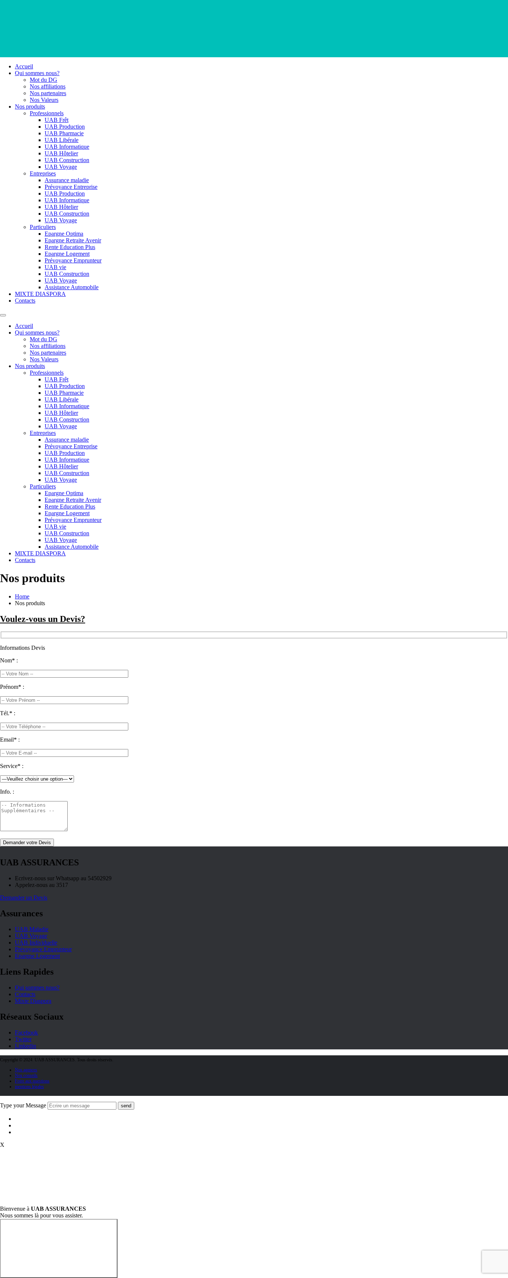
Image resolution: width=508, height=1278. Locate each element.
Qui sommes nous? (37, 73)
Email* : (10, 739)
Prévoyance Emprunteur (73, 260)
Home (22, 596)
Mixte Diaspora (33, 1001)
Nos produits (30, 106)
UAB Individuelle (36, 942)
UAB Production (65, 126)
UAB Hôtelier (61, 153)
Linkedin (25, 1046)
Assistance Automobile (72, 287)
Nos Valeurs (44, 100)
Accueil (24, 66)
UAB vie (55, 267)
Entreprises (43, 173)
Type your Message (23, 1105)
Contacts (25, 300)
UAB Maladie (31, 929)
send (126, 1105)
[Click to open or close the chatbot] (59, 1248)
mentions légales (29, 1086)
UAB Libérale (61, 140)
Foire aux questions (32, 1081)
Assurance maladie (67, 180)
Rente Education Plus (70, 247)
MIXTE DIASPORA (40, 294)
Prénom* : (12, 687)
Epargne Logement (67, 254)
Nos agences (26, 1069)
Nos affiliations (47, 86)
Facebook (26, 1032)
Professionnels (47, 113)
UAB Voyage (61, 167)
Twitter (23, 1039)
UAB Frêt (56, 120)
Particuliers (43, 227)
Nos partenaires (48, 93)
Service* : (11, 766)
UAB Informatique (67, 146)
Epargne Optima (64, 233)
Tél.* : (7, 713)
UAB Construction (67, 160)
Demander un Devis (23, 897)
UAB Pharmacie (64, 133)
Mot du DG (43, 80)
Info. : (7, 791)
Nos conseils (26, 1075)
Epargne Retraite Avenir (73, 240)
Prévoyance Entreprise (71, 187)
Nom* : (9, 660)
